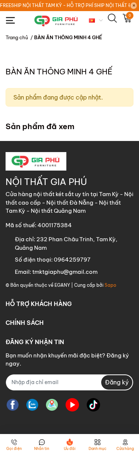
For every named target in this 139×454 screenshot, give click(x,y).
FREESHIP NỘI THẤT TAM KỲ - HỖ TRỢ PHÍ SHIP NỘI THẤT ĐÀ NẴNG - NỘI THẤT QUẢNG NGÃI (65, 5)
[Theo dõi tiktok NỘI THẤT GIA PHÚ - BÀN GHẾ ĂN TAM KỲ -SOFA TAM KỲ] (93, 405)
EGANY (62, 285)
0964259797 (72, 259)
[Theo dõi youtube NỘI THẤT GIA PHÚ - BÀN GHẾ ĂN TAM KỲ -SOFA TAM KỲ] (72, 405)
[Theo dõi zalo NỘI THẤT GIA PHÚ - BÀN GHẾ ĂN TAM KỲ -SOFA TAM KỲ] (32, 405)
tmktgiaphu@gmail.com (64, 271)
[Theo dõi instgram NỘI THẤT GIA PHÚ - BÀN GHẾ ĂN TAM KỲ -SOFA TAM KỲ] (52, 405)
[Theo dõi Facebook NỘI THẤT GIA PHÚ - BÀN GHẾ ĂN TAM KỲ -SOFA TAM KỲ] (13, 405)
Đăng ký (117, 382)
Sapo (110, 285)
